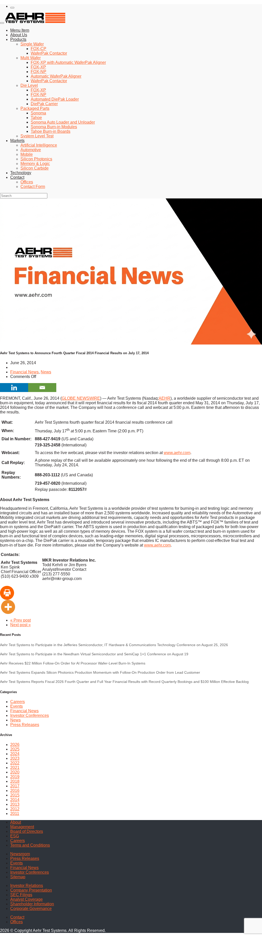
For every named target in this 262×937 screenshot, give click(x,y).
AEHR (164, 398)
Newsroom (20, 854)
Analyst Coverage (26, 899)
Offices (26, 182)
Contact (17, 177)
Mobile (26, 154)
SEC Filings (21, 895)
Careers (17, 701)
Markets (17, 140)
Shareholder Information (32, 904)
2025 (14, 749)
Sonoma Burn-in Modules (54, 127)
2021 (14, 767)
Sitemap (17, 877)
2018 (14, 781)
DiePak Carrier (44, 104)
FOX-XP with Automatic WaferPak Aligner (68, 62)
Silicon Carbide (34, 168)
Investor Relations (26, 885)
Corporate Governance (31, 908)
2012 (14, 809)
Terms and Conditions (30, 845)
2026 (14, 744)
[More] (8, 607)
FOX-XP (38, 67)
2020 (14, 772)
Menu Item (19, 30)
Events (16, 706)
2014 (14, 800)
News (46, 372)
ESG (14, 836)
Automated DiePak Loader (55, 99)
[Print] (7, 593)
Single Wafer (32, 44)
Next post (20, 625)
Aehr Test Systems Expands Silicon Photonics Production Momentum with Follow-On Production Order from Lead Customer (100, 672)
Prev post (20, 620)
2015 (14, 795)
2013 (14, 804)
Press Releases (24, 724)
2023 (14, 758)
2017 (14, 786)
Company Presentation (31, 890)
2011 (14, 813)
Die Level (29, 85)
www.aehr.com (177, 452)
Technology (20, 173)
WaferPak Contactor (49, 53)
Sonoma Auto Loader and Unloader (63, 122)
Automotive (30, 150)
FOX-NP (38, 71)
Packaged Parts (34, 108)
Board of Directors (26, 831)
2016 (14, 790)
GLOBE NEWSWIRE (81, 398)
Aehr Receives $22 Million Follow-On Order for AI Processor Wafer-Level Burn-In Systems (72, 663)
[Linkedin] (14, 387)
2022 (14, 763)
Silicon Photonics (36, 159)
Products (18, 39)
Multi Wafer (30, 58)
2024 (14, 754)
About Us (18, 35)
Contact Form (32, 186)
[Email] (42, 387)
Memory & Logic (35, 163)
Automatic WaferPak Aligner (56, 76)
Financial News (24, 372)
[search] (12, 7)
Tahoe (36, 117)
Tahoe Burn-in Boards (50, 131)
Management (22, 827)
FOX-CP (38, 48)
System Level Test (36, 136)
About (15, 822)
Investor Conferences (29, 715)
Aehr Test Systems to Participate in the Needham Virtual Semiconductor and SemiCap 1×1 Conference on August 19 (94, 654)
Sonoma (38, 113)
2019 (14, 777)
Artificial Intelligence (38, 145)
